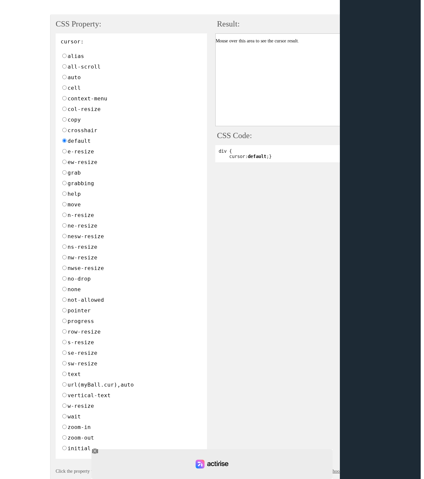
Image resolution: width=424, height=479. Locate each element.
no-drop (79, 279)
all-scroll (84, 67)
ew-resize (82, 162)
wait (74, 416)
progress (81, 321)
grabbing (81, 183)
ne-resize (82, 226)
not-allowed (86, 300)
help (74, 194)
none (74, 289)
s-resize (81, 342)
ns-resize (82, 247)
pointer (79, 310)
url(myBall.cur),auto (101, 385)
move (74, 204)
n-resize (81, 215)
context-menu (87, 98)
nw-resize (82, 257)
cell (74, 88)
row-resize (84, 332)
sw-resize (82, 363)
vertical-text (89, 395)
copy (74, 120)
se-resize (82, 353)
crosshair (82, 130)
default (79, 141)
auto (74, 77)
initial (79, 448)
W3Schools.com (336, 471)
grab (74, 173)
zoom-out (81, 438)
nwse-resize (86, 268)
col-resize (84, 109)
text (74, 374)
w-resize (81, 406)
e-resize (81, 151)
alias (76, 56)
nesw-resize (86, 236)
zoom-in (79, 427)
